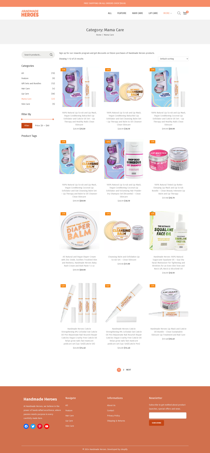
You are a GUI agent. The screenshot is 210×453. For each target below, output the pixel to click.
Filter (26, 125)
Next (128, 370)
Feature (24, 78)
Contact (110, 410)
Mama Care (26, 99)
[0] (184, 13)
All (22, 73)
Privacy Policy (113, 415)
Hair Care (25, 88)
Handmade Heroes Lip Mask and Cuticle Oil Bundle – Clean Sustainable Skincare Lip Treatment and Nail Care (168, 332)
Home (98, 35)
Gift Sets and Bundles (31, 83)
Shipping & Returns (116, 421)
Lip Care (25, 94)
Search (51, 54)
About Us (111, 405)
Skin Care (25, 104)
